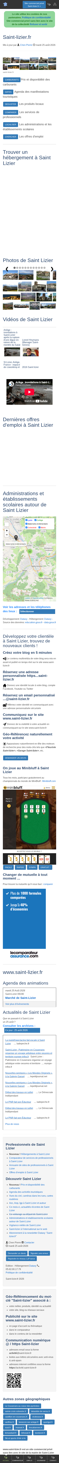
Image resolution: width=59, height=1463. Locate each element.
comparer (48, 884)
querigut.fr (48, 1422)
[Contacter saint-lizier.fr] (55, 4)
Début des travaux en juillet (19, 1092)
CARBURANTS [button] (12, 80)
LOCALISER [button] (10, 124)
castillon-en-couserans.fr (16, 1417)
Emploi (29, 1460)
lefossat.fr (25, 1433)
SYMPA (32, 867)
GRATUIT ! (45, 867)
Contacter (29, 1242)
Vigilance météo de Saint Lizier (25, 1225)
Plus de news (12, 1124)
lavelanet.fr (40, 1433)
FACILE (8, 867)
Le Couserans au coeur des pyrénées (22, 1406)
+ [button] (7, 530)
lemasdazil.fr (10, 1433)
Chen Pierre (26, 45)
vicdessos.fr (37, 1417)
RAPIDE (20, 867)
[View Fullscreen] (7, 524)
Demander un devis (17, 1253)
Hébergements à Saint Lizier (35, 1154)
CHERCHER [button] (10, 137)
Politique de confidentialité (36, 17)
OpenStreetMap (38, 598)
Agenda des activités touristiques (26, 1192)
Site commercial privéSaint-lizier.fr (34, 4)
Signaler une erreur (39, 1253)
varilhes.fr (9, 1422)
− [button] (7, 535)
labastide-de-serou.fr (40, 1411)
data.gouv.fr (50, 622)
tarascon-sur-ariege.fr (29, 1422)
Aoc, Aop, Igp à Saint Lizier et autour (27, 1203)
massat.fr (20, 1427)
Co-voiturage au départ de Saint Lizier (28, 1214)
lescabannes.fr (35, 1427)
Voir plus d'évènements (17, 1004)
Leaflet (27, 598)
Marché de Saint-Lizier (20, 997)
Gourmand (41, 1460)
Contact (53, 1460)
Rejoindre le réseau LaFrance (21, 1259)
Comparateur (17, 1460)
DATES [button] (8, 92)
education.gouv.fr (33, 622)
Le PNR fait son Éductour (18, 1102)
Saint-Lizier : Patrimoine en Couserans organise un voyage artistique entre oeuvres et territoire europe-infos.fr (28, 1053)
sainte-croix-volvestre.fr (15, 1411)
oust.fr (8, 1427)
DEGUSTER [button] (10, 104)
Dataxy (23, 619)
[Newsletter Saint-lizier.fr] (49, 4)
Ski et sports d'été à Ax (15, 1438)
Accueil (6, 1460)
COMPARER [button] (10, 112)
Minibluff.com (49, 781)
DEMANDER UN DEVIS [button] (15, 758)
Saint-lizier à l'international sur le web (28, 1229)
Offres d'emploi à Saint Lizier (23, 1172)
